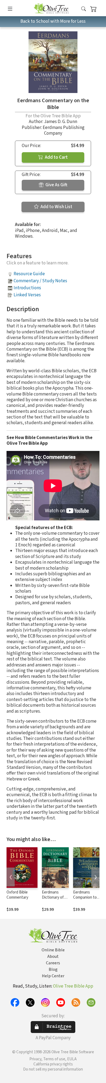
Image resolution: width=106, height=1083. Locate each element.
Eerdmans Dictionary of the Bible (53, 897)
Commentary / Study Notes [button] (40, 281)
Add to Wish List (56, 207)
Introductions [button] (27, 288)
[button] (83, 9)
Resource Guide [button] (29, 274)
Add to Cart (56, 157)
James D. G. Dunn (60, 121)
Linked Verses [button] (27, 295)
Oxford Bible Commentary (17, 894)
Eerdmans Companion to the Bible (85, 897)
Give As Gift (56, 185)
